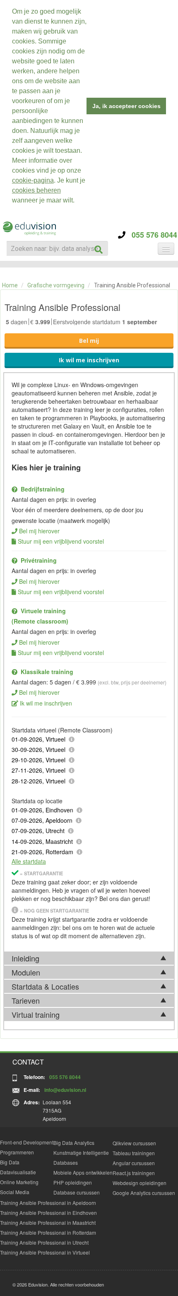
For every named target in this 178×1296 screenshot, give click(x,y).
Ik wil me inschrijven (89, 360)
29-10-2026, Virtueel (38, 760)
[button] (77, 201)
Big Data (9, 1162)
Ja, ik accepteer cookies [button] (126, 106)
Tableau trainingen (134, 1152)
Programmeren (17, 1152)
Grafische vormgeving (55, 285)
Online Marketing (19, 1181)
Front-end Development (26, 1142)
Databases (65, 1162)
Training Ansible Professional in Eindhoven (48, 1212)
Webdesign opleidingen (139, 1182)
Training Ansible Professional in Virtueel (45, 1252)
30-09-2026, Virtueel (38, 749)
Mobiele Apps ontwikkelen (83, 1172)
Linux (61, 385)
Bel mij (89, 340)
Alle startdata (29, 861)
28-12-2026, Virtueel (38, 781)
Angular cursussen (134, 1162)
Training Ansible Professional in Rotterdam (48, 1232)
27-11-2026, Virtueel (38, 770)
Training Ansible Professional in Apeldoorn (48, 1202)
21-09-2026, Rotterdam (42, 852)
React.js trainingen (134, 1172)
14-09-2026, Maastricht (42, 841)
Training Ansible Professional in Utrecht (44, 1242)
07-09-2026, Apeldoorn (42, 820)
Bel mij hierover (39, 531)
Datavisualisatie (18, 1172)
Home (10, 285)
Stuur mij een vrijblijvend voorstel (61, 541)
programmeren (62, 418)
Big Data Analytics (73, 1142)
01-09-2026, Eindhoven (42, 810)
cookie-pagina (33, 180)
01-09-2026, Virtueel (38, 739)
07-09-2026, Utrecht (38, 830)
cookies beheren (36, 190)
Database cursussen (76, 1192)
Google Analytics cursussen (144, 1192)
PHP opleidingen (72, 1182)
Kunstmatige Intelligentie (81, 1152)
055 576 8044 (151, 234)
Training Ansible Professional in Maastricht (48, 1222)
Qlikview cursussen (134, 1143)
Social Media (14, 1191)
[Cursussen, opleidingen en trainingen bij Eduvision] (29, 228)
